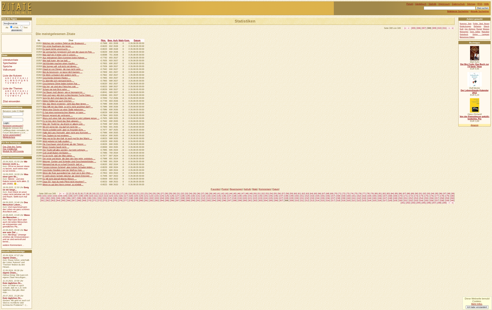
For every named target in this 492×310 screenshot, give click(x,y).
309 (434, 28)
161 (353, 196)
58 (287, 193)
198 (130, 198)
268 (79, 200)
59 (291, 193)
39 (210, 193)
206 (172, 198)
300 (245, 200)
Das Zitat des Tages (12, 146)
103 (55, 196)
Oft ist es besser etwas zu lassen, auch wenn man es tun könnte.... (16, 168)
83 (388, 193)
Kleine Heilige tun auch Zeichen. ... (58, 101)
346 (428, 203)
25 (154, 193)
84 (392, 193)
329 (395, 200)
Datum (137, 40)
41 (219, 193)
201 (146, 198)
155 (322, 196)
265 (63, 200)
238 (338, 198)
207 (177, 198)
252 (410, 198)
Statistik (432, 4)
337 (436, 200)
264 (58, 200)
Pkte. (103, 40)
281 (146, 200)
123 (156, 196)
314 (317, 200)
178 (442, 196)
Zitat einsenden (11, 101)
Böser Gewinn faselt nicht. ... (55, 147)
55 (275, 193)
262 (47, 200)
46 (239, 193)
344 (418, 203)
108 (80, 196)
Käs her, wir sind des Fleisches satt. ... (60, 86)
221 (250, 198)
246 (379, 198)
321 (353, 200)
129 (187, 196)
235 (322, 198)
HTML (16, 27)
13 (106, 193)
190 (89, 198)
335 (426, 200)
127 (177, 196)
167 (384, 196)
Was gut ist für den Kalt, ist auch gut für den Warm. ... (67, 138)
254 (421, 198)
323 (364, 200)
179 (447, 196)
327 (384, 200)
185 (63, 198)
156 (327, 196)
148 (286, 196)
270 (89, 200)
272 (99, 200)
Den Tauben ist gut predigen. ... (56, 135)
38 (206, 193)
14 (110, 193)
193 (104, 198)
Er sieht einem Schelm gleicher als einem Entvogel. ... (67, 176)
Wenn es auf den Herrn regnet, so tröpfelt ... (62, 184)
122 (151, 196)
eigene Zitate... (10, 258)
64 (311, 193)
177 (436, 196)
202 (151, 198)
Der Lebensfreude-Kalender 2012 (475, 91)
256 (431, 198)
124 (161, 196)
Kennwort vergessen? (13, 126)
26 (158, 193)
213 (208, 198)
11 (98, 193)
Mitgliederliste (9, 137)
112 (100, 196)
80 (376, 193)
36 (198, 193)
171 (405, 196)
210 (193, 198)
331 (405, 200)
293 (208, 200)
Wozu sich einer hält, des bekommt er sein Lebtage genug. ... (70, 118)
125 (167, 196)
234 (317, 198)
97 (445, 193)
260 (452, 198)
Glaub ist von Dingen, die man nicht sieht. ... (62, 69)
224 (265, 198)
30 (174, 193)
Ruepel (479, 29)
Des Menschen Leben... (15, 203)
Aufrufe (247, 189)
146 (276, 196)
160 (348, 196)
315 (322, 200)
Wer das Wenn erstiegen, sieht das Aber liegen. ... (65, 104)
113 (105, 196)
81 (380, 193)
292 (203, 200)
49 (251, 193)
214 (213, 198)
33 (186, 193)
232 (307, 198)
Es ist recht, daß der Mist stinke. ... (58, 156)
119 (135, 196)
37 (202, 193)
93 (428, 193)
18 (126, 193)
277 (125, 200)
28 (166, 193)
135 (218, 196)
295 (219, 200)
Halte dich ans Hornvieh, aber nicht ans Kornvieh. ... (66, 132)
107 (75, 196)
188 (79, 198)
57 (283, 193)
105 (65, 196)
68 (328, 193)
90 (416, 193)
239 (343, 198)
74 (352, 193)
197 (125, 198)
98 (449, 193)
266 (68, 200)
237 (333, 198)
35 (194, 193)
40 (215, 193)
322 (359, 200)
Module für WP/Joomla (13, 151)
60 (295, 193)
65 (315, 193)
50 (255, 193)
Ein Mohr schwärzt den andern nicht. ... (60, 75)
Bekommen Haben (467, 37)
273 (104, 200)
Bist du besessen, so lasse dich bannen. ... (62, 72)
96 (441, 193)
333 (416, 200)
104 (60, 196)
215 (218, 198)
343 (413, 203)
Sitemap (471, 4)
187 (73, 198)
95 (436, 193)
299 (239, 200)
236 (327, 198)
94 (432, 193)
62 (303, 193)
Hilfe (486, 4)
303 (260, 200)
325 (374, 200)
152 (307, 196)
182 (47, 198)
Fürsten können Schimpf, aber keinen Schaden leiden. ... (68, 167)
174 (421, 196)
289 (187, 200)
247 (384, 198)
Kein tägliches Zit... (12, 283)
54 (271, 193)
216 (224, 198)
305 (413, 28)
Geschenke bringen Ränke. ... (56, 78)
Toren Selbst (475, 32)
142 (255, 196)
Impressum (444, 4)
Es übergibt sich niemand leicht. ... (58, 81)
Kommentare (265, 189)
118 (130, 196)
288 (182, 200)
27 (162, 193)
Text (25, 27)
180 (452, 196)
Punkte (225, 189)
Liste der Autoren (12, 75)
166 (379, 196)
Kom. (127, 40)
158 (338, 196)
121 (146, 196)
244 (369, 198)
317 (333, 200)
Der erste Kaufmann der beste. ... (58, 46)
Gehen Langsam (481, 34)
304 (265, 200)
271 (94, 200)
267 (73, 200)
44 (231, 193)
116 (120, 196)
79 (372, 193)
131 (198, 196)
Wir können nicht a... (15, 162)
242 (359, 198)
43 (227, 193)
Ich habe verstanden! (477, 307)
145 (270, 196)
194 (110, 198)
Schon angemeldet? (12, 135)
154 (317, 196)
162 (359, 196)
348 (439, 203)
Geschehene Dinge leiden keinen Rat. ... (61, 83)
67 (323, 193)
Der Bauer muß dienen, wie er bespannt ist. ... (63, 92)
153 (312, 196)
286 (172, 200)
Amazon (474, 125)
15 (114, 193)
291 (198, 200)
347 (434, 203)
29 (170, 193)
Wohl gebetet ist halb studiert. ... (57, 141)
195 (115, 198)
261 (42, 200)
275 (115, 200)
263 (53, 200)
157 (333, 196)
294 (213, 200)
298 (234, 200)
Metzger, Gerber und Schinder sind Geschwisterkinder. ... (69, 161)
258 (442, 198)
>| (452, 28)
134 (213, 196)
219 (239, 198)
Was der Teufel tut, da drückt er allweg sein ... (63, 124)
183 (53, 198)
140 (244, 196)
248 (390, 198)
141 (250, 196)
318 (338, 200)
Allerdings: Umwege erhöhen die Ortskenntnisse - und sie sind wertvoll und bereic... (16, 238)
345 (423, 203)
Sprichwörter (10, 63)
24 (150, 193)
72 (344, 193)
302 (255, 200)
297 (229, 200)
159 (343, 196)
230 (296, 198)
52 (263, 193)
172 (410, 196)
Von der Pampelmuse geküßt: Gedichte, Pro (475, 117)
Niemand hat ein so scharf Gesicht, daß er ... (63, 164)
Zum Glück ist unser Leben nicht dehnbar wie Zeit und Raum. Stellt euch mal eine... (16, 195)
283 (156, 200)
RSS (479, 4)
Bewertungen (236, 189)
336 (431, 200)
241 (353, 198)
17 (122, 193)
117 (125, 196)
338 (442, 200)
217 (229, 198)
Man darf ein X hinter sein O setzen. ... (60, 55)
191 (94, 198)
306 (418, 28)
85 (396, 193)
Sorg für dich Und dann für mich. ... (58, 98)
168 (390, 196)
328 (390, 200)
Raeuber (485, 32)
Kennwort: (7, 117)
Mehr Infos (476, 304)
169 (395, 196)
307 (424, 28)
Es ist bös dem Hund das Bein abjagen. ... (61, 121)
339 (447, 200)
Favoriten (215, 189)
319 (343, 200)
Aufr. (115, 40)
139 (239, 196)
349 (444, 203)
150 (296, 196)
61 (299, 193)
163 (364, 196)
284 (162, 200)
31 (178, 193)
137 (229, 196)
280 (141, 200)
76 (360, 193)
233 (312, 198)
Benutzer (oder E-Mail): (13, 111)
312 (307, 200)
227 (281, 198)
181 (42, 198)
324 (369, 200)
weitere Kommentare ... (13, 245)
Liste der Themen (12, 88)
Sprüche (7, 66)
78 (368, 193)
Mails (121, 40)
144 (265, 196)
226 (276, 198)
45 (235, 193)
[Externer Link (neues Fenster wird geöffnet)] (474, 59)
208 (182, 198)
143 (260, 196)
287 (177, 200)
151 (301, 196)
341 (403, 203)
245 (374, 198)
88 (408, 193)
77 (364, 193)
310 (439, 28)
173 (416, 196)
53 (267, 193)
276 (120, 200)
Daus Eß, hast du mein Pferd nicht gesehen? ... (64, 181)
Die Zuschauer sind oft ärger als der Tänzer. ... (64, 144)
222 (255, 198)
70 (336, 193)
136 (224, 196)
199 (136, 198)
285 (167, 200)
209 (187, 198)
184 (58, 198)
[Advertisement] (13, 43)
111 (95, 196)
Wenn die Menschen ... (16, 216)
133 (208, 196)
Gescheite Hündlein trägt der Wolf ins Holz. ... (63, 170)
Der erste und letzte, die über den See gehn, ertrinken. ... (68, 158)
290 (193, 200)
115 (115, 196)
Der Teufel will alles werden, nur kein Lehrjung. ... (65, 150)
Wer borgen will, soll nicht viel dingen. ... (60, 66)
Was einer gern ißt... (15, 175)
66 (319, 193)
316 (327, 200)
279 (136, 200)
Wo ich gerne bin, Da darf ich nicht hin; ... (61, 127)
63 (307, 193)
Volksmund (9, 69)
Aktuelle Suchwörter (479, 11)
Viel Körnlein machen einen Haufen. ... (60, 63)
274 (110, 200)
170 (400, 196)
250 (400, 198)
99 (453, 193)
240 (348, 198)
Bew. (110, 40)
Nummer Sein (465, 24)
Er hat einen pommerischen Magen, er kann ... (64, 112)
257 (436, 198)
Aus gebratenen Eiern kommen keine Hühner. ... (64, 58)
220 (244, 198)
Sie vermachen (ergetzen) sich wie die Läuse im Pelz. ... (68, 52)
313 (312, 200)
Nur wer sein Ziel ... (15, 231)
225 (270, 198)
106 (70, 196)
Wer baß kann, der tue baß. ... (56, 60)
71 (340, 193)
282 (151, 200)
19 (130, 193)
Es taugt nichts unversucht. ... (56, 49)
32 (182, 193)
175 (426, 196)
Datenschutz (458, 4)
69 (332, 193)
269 (84, 200)
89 (412, 193)
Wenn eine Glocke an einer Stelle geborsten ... (64, 109)
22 (142, 193)
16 (118, 193)
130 (192, 196)
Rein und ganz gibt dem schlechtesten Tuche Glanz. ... (68, 95)
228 (286, 198)
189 (84, 198)
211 (198, 198)
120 (141, 196)
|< (405, 28)
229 (291, 198)
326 (379, 200)
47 (243, 193)
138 (234, 196)
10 (94, 193)
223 (260, 198)
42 (223, 193)
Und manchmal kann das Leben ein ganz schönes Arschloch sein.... (16, 209)
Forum (409, 4)
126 (172, 196)
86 (400, 193)
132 (203, 196)
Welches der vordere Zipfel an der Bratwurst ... (64, 43)
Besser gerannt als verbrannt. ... (57, 115)
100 (39, 196)
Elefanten (477, 26)
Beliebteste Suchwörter (458, 11)
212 (203, 198)
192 (99, 198)
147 (281, 196)
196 (120, 198)
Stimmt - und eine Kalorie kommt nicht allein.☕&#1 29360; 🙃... (16, 181)
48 (247, 193)
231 (301, 198)
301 (250, 200)
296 (224, 200)
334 (421, 200)
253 (416, 198)
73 (348, 193)
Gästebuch (420, 4)
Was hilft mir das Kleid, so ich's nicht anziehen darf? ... (67, 107)
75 (356, 193)
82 (384, 193)
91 (420, 193)
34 (190, 193)
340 (452, 200)
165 (374, 196)
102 (49, 196)
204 (162, 198)
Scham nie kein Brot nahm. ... (56, 89)
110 (91, 196)
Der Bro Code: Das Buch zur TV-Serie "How (474, 65)
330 (400, 200)
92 (424, 193)
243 (364, 198)
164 (369, 196)
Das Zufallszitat (10, 149)
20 (134, 193)
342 (408, 203)
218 (234, 198)
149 (291, 196)
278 (130, 200)
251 (405, 198)
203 (156, 198)
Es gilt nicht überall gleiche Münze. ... (59, 179)
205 (167, 198)
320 (348, 200)
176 (431, 196)
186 (68, 198)
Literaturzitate (10, 59)
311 (444, 28)
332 (410, 200)
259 (447, 198)
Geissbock (464, 34)
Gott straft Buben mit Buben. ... (56, 153)
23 (146, 193)
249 (395, 198)
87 (404, 193)
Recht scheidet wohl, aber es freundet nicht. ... (64, 130)
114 (110, 196)
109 (86, 196)
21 (138, 193)
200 (141, 198)
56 (279, 193)
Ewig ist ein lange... (16, 188)
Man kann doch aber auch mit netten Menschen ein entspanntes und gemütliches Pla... (15, 223)
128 (182, 196)
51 (259, 193)
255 (426, 198)
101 (44, 196)
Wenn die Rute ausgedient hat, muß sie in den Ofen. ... (67, 173)
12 (102, 193)
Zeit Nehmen (470, 29)
